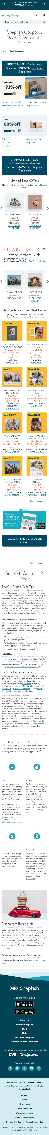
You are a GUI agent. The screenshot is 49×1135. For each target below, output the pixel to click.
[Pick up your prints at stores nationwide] (12, 1054)
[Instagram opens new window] (18, 1067)
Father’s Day (7, 688)
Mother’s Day (40, 686)
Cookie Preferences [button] (24, 1108)
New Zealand (24, 1089)
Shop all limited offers (34, 186)
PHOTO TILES (16, 214)
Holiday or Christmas (21, 688)
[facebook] (11, 1067)
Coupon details (16, 225)
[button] (3, 15)
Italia (39, 1082)
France (23, 1082)
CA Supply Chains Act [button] (24, 1113)
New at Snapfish (25, 1024)
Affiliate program (24, 1037)
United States (27, 1086)
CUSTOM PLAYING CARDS (36, 215)
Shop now (29, 5)
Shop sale (37, 68)
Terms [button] (24, 1100)
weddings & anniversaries (11, 686)
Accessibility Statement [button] (24, 1117)
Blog (24, 1028)
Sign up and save (24, 42)
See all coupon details (38, 501)
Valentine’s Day (28, 686)
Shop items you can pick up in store (24, 961)
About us (24, 1020)
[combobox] (24, 22)
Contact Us (30, 878)
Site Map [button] (24, 1095)
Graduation (26, 683)
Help (24, 1033)
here (8, 947)
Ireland (31, 1082)
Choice (4, 780)
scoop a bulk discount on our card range (22, 666)
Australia (39, 1086)
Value (4, 849)
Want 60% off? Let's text (24, 1041)
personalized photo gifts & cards (23, 593)
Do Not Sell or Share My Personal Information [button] (24, 1122)
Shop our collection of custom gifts (12, 820)
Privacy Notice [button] (24, 1104)
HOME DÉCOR (14, 292)
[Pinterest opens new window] (25, 1067)
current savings (8, 866)
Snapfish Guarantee (34, 849)
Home (4, 51)
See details (25, 71)
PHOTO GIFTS (35, 292)
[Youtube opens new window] (32, 1067)
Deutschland (11, 1082)
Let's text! (24, 542)
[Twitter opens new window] (40, 1067)
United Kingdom (11, 1086)
